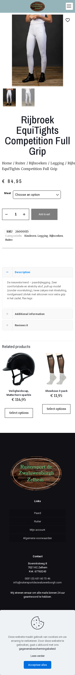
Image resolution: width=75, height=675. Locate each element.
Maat (7, 193)
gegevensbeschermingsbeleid (37, 648)
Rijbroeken (38, 163)
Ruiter (20, 163)
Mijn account (37, 529)
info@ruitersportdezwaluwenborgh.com (37, 582)
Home (7, 163)
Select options (19, 413)
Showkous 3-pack (56, 390)
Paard (37, 513)
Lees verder (38, 655)
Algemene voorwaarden (37, 538)
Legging (57, 163)
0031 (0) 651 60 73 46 (37, 578)
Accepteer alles (37, 664)
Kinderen (30, 235)
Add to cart (44, 214)
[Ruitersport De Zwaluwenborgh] (37, 6)
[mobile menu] (69, 6)
